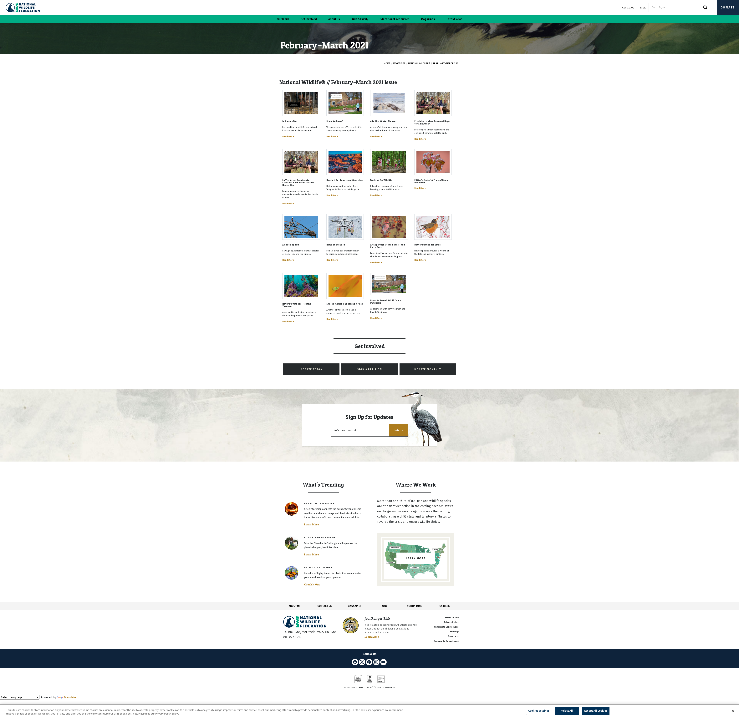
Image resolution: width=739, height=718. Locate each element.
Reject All (567, 710)
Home (387, 63)
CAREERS (444, 605)
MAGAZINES (354, 605)
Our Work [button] (283, 19)
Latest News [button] (454, 19)
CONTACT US (324, 605)
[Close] (733, 710)
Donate (728, 7)
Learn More (311, 524)
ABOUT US (294, 605)
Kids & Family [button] (359, 19)
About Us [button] (334, 19)
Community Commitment (446, 641)
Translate (70, 697)
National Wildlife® (419, 63)
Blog (642, 7)
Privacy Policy (451, 622)
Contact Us (628, 7)
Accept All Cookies (595, 710)
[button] (398, 430)
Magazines (399, 63)
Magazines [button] (428, 19)
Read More (288, 136)
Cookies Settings (538, 710)
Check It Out (312, 584)
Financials (453, 636)
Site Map (454, 631)
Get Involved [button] (308, 19)
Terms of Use (452, 617)
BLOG (384, 605)
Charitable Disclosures (446, 627)
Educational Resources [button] (395, 19)
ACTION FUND (414, 605)
